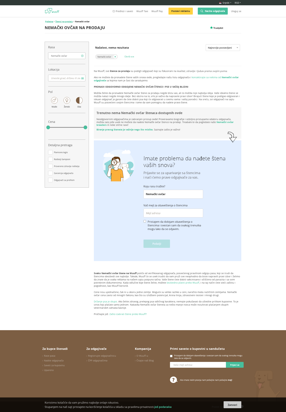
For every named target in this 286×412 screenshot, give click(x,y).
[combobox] (66, 55)
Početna (49, 21)
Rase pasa (49, 355)
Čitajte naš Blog (145, 360)
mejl (230, 380)
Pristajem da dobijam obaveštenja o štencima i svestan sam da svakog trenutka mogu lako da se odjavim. (174, 225)
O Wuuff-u (142, 355)
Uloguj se (236, 11)
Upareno (49, 370)
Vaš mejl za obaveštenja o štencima (165, 205)
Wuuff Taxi (142, 11)
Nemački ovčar (104, 56)
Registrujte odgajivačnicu (102, 355)
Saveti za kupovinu (54, 365)
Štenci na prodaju (64, 21)
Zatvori (232, 405)
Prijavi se (234, 365)
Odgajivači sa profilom (64, 180)
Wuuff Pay (157, 11)
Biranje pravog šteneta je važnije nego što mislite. (124, 129)
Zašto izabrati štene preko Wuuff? (128, 314)
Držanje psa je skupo (105, 301)
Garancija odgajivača (63, 173)
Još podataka (163, 407)
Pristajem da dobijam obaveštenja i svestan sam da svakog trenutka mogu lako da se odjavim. (208, 356)
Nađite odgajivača (215, 11)
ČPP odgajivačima (97, 360)
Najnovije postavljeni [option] (220, 47)
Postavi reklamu (180, 11)
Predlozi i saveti (124, 11)
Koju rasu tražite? (154, 186)
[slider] (48, 127)
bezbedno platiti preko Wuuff (183, 282)
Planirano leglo (61, 152)
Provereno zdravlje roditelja (66, 166)
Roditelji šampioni (62, 159)
